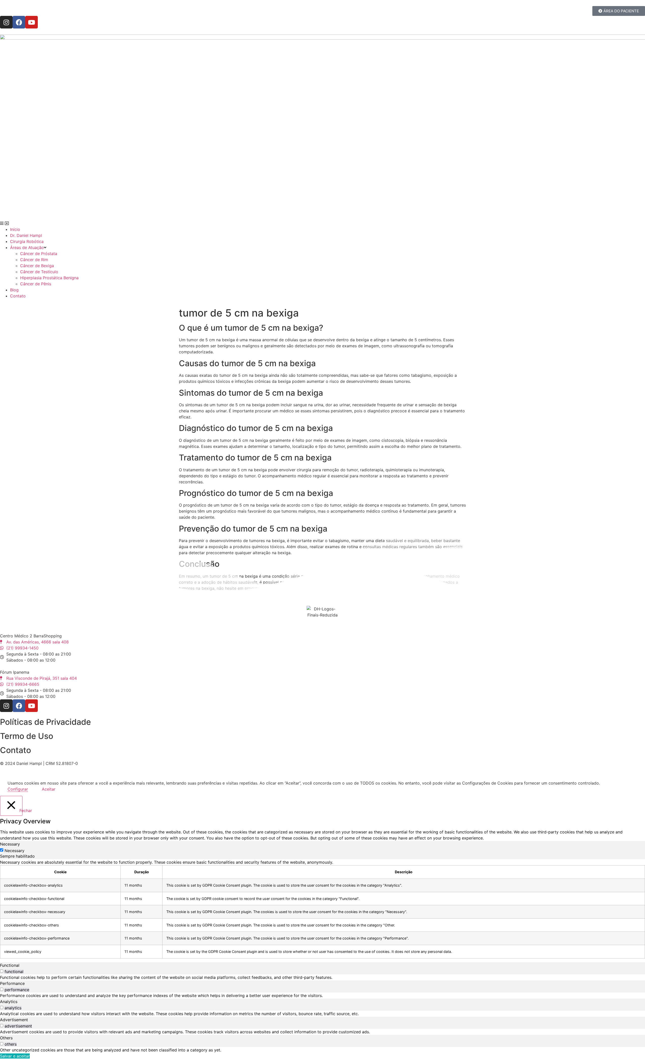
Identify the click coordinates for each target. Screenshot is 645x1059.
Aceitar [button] (48, 789)
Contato (15, 750)
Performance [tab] (12, 983)
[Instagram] (6, 22)
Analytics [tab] (8, 1001)
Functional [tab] (9, 965)
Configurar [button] (18, 789)
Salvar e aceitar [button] (15, 1055)
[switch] (1, 971)
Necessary (14, 851)
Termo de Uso (26, 736)
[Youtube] (31, 22)
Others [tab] (6, 1037)
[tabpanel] (322, 908)
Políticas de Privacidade (45, 722)
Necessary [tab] (10, 844)
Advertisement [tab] (14, 1019)
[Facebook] (19, 22)
